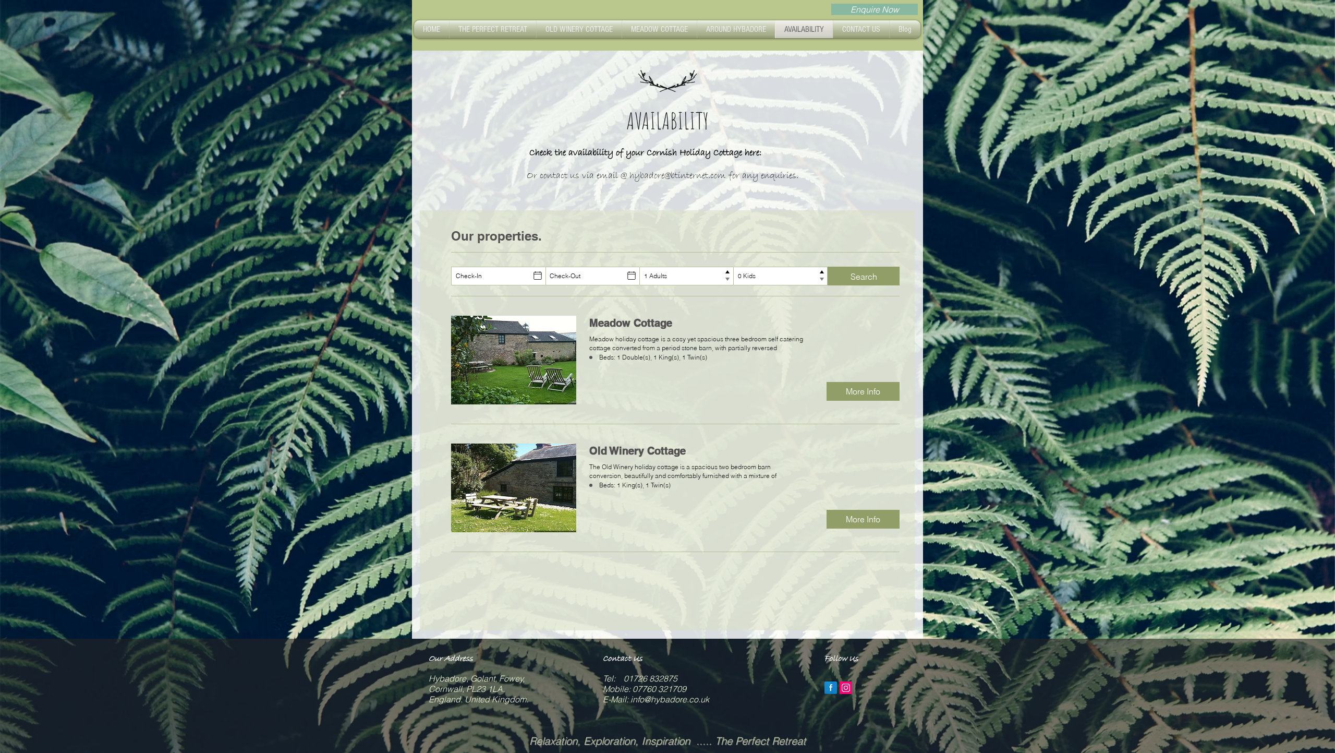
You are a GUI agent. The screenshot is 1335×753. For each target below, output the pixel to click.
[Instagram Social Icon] (846, 688)
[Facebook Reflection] (830, 688)
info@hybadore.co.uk (669, 699)
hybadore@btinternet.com (677, 176)
